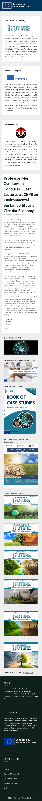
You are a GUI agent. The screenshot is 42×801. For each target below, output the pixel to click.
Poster (8, 324)
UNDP (6, 788)
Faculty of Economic (10, 783)
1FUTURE (29, 673)
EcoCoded (30, 798)
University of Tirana (10, 779)
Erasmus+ (7, 769)
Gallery (8, 322)
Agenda (9, 319)
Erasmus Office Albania (11, 774)
